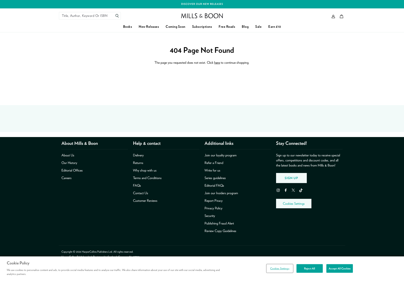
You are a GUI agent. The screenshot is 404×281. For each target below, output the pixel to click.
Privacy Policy (213, 208)
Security (210, 216)
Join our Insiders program (221, 193)
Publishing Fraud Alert (219, 223)
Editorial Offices (72, 170)
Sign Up (291, 178)
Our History (69, 163)
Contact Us (140, 193)
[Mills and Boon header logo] (202, 15)
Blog (245, 27)
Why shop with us (145, 170)
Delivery (138, 155)
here (217, 63)
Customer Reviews (145, 201)
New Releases (149, 27)
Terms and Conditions (147, 178)
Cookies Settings (294, 204)
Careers (66, 178)
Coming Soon (175, 27)
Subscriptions (202, 27)
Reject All (309, 268)
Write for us (212, 170)
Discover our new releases (202, 4)
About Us (67, 155)
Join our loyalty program (221, 155)
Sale (258, 27)
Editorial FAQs (214, 185)
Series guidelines (215, 178)
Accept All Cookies (340, 268)
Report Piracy (214, 201)
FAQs (137, 185)
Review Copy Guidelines (220, 231)
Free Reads (227, 27)
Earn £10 (274, 27)
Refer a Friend (214, 163)
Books (127, 27)
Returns (138, 163)
